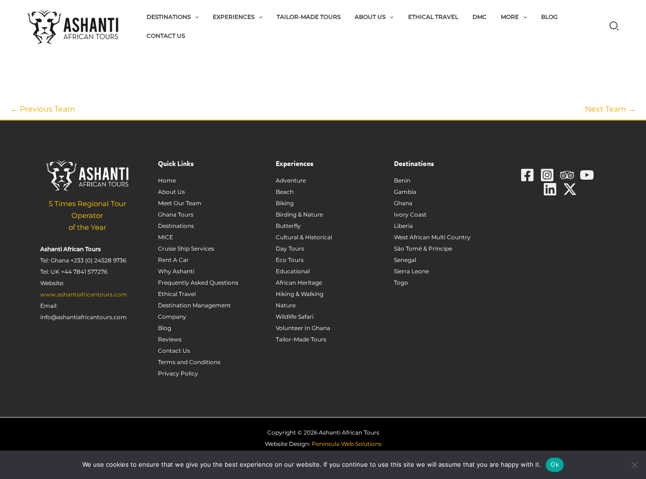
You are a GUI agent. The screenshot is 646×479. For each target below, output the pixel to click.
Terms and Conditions (189, 362)
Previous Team (42, 109)
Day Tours (290, 248)
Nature (286, 305)
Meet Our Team (179, 203)
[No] (634, 465)
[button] (195, 17)
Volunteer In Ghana (303, 327)
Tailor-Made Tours (301, 339)
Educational (293, 271)
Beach (285, 191)
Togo (401, 282)
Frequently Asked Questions (198, 282)
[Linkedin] (550, 189)
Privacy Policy (178, 373)
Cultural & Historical (304, 237)
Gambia (405, 191)
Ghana (403, 203)
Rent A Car (173, 259)
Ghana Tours (175, 214)
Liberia (403, 225)
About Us (171, 191)
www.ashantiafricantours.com (83, 294)
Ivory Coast (410, 214)
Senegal (405, 259)
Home (167, 180)
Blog (164, 327)
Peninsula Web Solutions (347, 443)
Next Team (610, 109)
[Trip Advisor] (567, 175)
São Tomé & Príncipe (423, 248)
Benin (402, 180)
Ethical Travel (177, 293)
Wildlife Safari (295, 316)
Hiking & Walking (299, 293)
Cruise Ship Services (186, 248)
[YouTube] (587, 175)
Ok (554, 464)
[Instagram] (547, 175)
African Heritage (299, 282)
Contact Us (174, 350)
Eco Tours (290, 259)
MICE (165, 237)
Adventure (291, 180)
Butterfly (288, 225)
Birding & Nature (299, 214)
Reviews (170, 339)
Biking (285, 203)
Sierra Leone (411, 271)
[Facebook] (527, 175)
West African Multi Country (432, 237)
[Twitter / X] (570, 189)
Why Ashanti (176, 271)
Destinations (176, 225)
